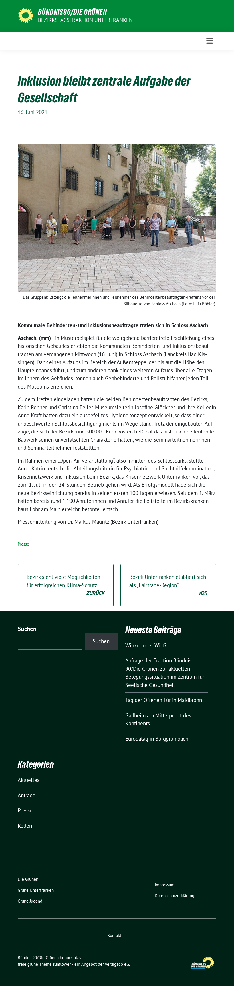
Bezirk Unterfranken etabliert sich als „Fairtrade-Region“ (168, 584)
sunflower (62, 964)
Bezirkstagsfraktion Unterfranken (85, 20)
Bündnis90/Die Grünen (72, 12)
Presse (23, 544)
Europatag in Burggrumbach (156, 738)
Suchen (27, 629)
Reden (25, 825)
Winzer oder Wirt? (145, 645)
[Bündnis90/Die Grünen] (25, 15)
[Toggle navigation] (209, 41)
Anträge (26, 795)
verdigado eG (117, 964)
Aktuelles (28, 780)
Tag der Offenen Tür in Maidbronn (163, 700)
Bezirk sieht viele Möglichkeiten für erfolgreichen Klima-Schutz (66, 584)
